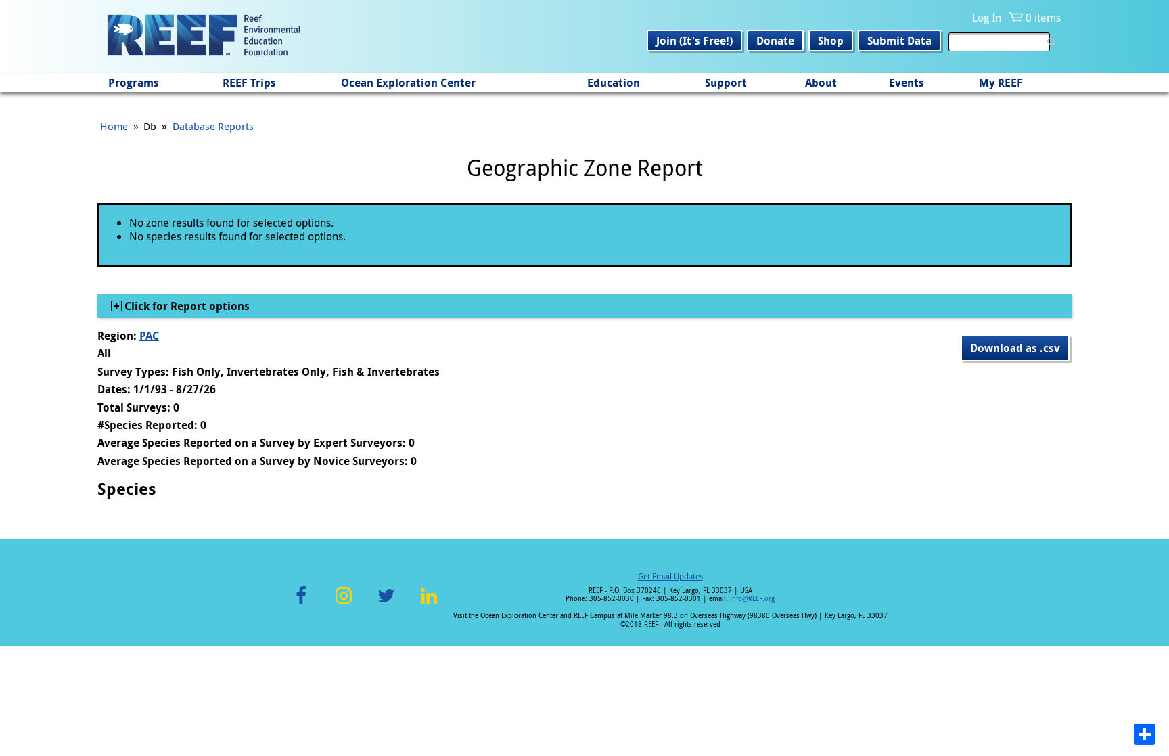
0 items (1043, 17)
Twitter (386, 603)
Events (906, 82)
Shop (831, 40)
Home (114, 126)
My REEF (1001, 82)
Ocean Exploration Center (408, 82)
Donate (775, 40)
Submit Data (899, 40)
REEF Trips (249, 82)
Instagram (343, 603)
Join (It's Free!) (694, 40)
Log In (986, 17)
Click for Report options (186, 305)
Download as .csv (1015, 347)
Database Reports (213, 126)
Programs (133, 82)
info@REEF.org (752, 598)
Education (613, 82)
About (821, 82)
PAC (149, 335)
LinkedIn (428, 603)
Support (726, 82)
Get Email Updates (670, 576)
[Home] (203, 36)
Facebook (301, 603)
